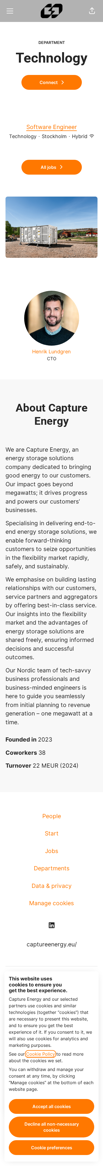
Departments (51, 868)
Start (52, 833)
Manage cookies (51, 903)
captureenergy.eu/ (52, 944)
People (51, 816)
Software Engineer (51, 127)
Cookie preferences (51, 1147)
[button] (92, 11)
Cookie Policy (40, 1054)
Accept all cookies (51, 1106)
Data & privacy (52, 885)
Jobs (51, 851)
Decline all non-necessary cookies (51, 1127)
